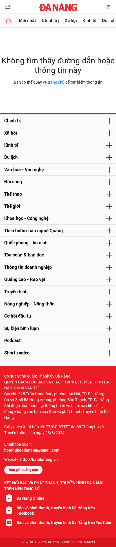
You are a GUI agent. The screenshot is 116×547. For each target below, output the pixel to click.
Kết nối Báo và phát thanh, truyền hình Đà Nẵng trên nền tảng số (53, 485)
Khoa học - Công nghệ (26, 218)
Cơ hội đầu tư (17, 316)
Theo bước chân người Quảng (33, 230)
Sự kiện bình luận (21, 328)
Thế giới (12, 206)
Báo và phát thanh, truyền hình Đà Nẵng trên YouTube (64, 522)
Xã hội (70, 20)
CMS (50, 542)
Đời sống (13, 181)
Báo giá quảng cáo (23, 469)
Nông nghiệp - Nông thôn (29, 304)
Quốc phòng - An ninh (26, 242)
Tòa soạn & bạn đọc (24, 255)
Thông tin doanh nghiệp (28, 267)
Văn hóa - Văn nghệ (24, 169)
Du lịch (11, 157)
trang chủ (56, 82)
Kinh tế (89, 20)
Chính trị (50, 20)
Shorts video (17, 353)
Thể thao (13, 194)
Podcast (12, 340)
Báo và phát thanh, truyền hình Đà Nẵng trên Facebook (56, 510)
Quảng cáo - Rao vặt (25, 279)
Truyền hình (16, 291)
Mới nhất (27, 20)
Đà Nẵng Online (30, 498)
